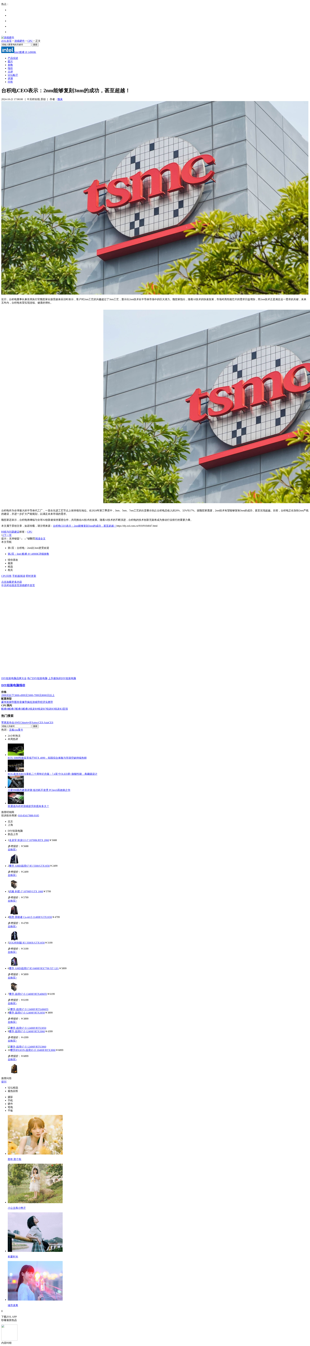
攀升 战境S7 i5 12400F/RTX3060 (27, 1031)
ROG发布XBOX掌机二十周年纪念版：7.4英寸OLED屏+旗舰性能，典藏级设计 (52, 774)
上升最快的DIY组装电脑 (62, 678)
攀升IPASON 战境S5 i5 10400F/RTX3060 (33, 1050)
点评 (10, 71)
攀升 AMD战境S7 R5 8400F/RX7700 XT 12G (34, 968)
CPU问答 (6, 576)
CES (50, 722)
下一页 (8, 535)
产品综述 (13, 58)
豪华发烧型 (7, 702)
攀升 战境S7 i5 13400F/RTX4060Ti (28, 994)
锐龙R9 (34, 708)
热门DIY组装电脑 (37, 678)
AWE (17, 722)
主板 (11, 729)
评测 (10, 78)
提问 (3, 1081)
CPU (30, 40)
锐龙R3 (58, 708)
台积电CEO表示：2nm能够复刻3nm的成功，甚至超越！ (84, 525)
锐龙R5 (50, 708)
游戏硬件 (19, 40)
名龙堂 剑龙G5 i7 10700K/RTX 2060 (29, 840)
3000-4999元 (21, 695)
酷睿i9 (4, 708)
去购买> (12, 849)
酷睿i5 (19, 708)
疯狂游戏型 (33, 702)
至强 (65, 708)
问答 (10, 81)
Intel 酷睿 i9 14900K (25, 52)
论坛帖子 (13, 75)
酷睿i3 (26, 708)
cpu (16, 729)
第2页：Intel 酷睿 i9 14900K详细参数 (28, 553)
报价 (10, 68)
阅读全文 (40, 538)
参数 (10, 65)
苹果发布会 (7, 722)
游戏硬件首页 (27, 585)
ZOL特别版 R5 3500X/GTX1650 (27, 942)
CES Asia (43, 722)
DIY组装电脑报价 (13, 685)
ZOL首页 (6, 40)
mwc (35, 722)
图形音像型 (20, 702)
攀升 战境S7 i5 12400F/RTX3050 (27, 1012)
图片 (10, 61)
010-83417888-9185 (28, 815)
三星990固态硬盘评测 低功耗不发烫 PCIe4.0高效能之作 (39, 790)
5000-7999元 (35, 695)
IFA (31, 722)
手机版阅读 (18, 576)
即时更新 (31, 576)
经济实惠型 (46, 702)
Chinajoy (24, 722)
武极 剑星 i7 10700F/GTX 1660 (26, 891)
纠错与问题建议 (10, 531)
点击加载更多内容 (11, 582)
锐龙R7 (42, 708)
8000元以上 (48, 695)
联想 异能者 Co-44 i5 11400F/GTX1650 (30, 917)
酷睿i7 (12, 708)
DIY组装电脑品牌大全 (14, 678)
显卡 (20, 729)
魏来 (60, 99)
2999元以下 (7, 695)
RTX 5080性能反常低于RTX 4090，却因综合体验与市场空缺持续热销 (47, 757)
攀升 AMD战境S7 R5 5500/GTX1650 (29, 865)
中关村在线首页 (10, 585)
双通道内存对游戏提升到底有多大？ (28, 806)
